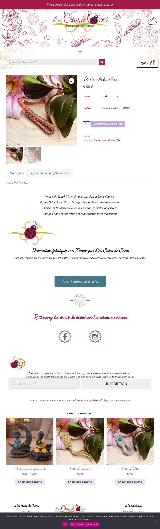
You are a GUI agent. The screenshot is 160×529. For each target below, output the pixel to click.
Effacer (126, 107)
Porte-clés (114, 140)
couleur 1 (88, 96)
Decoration (100, 140)
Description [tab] (17, 173)
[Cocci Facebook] (65, 336)
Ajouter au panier (108, 124)
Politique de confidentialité (84, 524)
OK (64, 524)
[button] (80, 53)
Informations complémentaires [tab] (50, 173)
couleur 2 (88, 108)
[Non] (156, 520)
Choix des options (30, 482)
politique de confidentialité (88, 400)
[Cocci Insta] (95, 336)
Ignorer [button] (108, 4)
